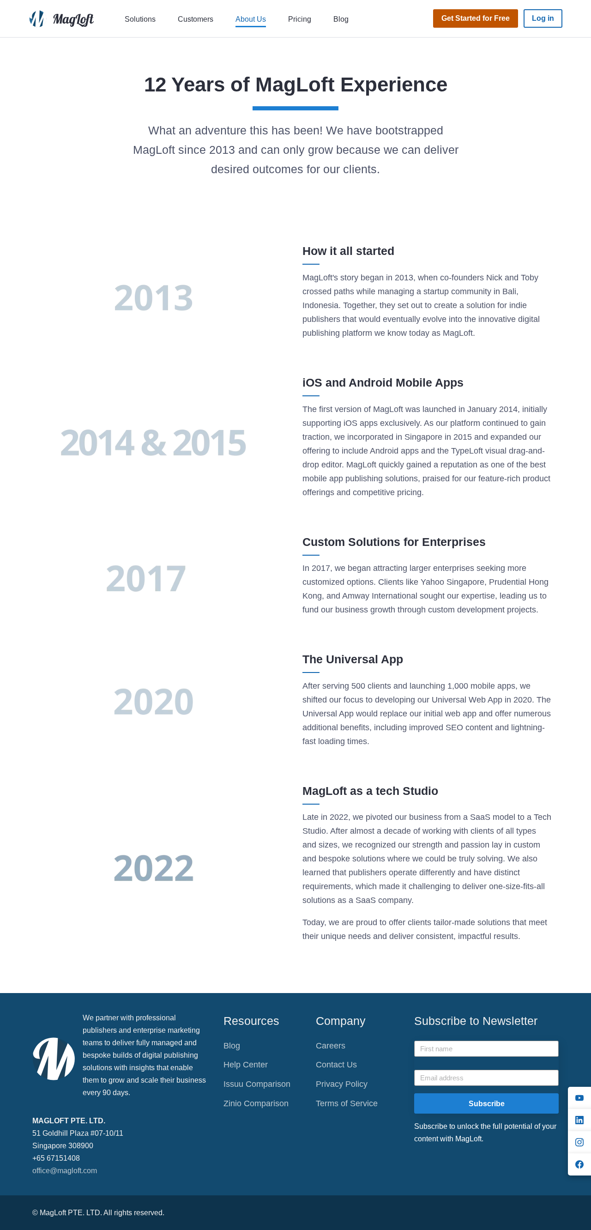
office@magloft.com (64, 1171)
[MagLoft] (63, 18)
